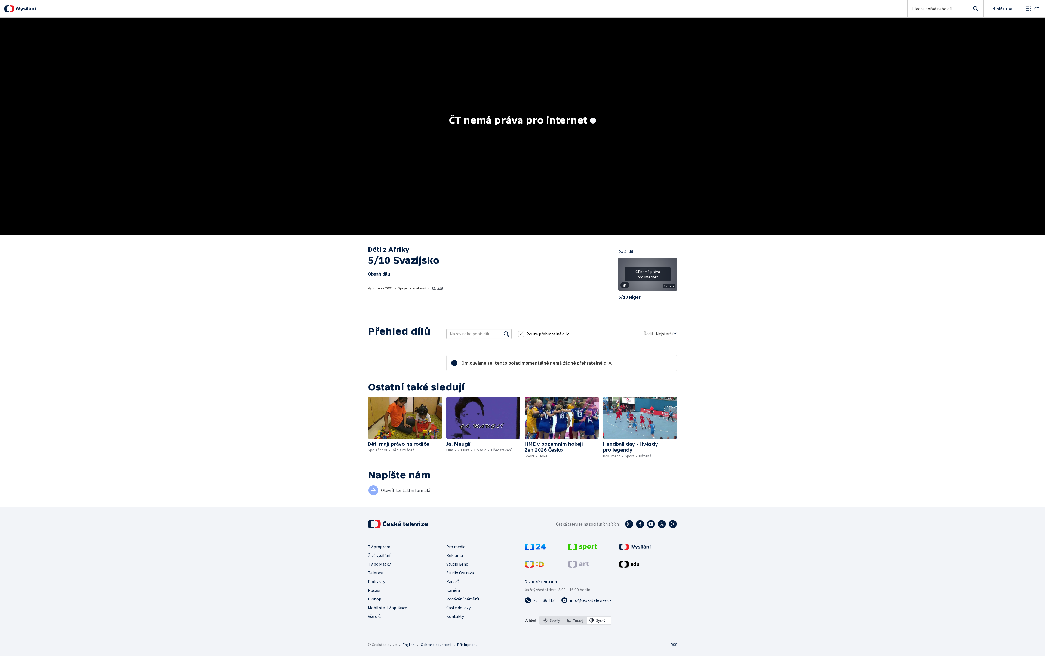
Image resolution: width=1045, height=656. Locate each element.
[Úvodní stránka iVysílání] (25, 8)
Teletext (376, 572)
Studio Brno (457, 564)
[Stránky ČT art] (578, 566)
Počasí (374, 590)
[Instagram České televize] (629, 524)
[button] (647, 276)
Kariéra (453, 590)
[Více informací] (593, 121)
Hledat (975, 8)
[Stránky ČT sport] (582, 548)
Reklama (454, 555)
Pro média (455, 546)
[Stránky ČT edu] (629, 566)
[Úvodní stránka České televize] (398, 524)
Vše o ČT (375, 616)
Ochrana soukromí (436, 644)
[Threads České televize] (672, 524)
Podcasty (376, 581)
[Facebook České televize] (640, 524)
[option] (551, 620)
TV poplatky (379, 564)
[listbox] (575, 620)
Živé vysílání (379, 555)
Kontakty (455, 616)
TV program (379, 546)
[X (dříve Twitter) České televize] (661, 524)
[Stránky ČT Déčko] (534, 566)
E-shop (374, 599)
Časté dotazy (458, 607)
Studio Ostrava (460, 572)
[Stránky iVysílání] (635, 548)
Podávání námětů (462, 599)
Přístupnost (467, 644)
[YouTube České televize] (651, 524)
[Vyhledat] (506, 334)
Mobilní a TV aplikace (387, 607)
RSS (674, 644)
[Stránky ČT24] (535, 548)
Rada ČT (454, 581)
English (408, 644)
